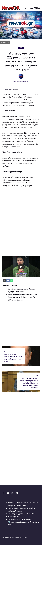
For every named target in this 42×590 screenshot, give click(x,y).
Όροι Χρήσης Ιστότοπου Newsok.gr (21, 508)
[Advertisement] (21, 325)
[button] (25, 8)
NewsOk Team (24, 82)
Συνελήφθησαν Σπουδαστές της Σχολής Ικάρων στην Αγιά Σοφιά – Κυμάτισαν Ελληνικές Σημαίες (23, 297)
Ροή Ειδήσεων (13, 516)
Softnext (24, 537)
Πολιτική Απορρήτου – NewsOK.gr (21, 514)
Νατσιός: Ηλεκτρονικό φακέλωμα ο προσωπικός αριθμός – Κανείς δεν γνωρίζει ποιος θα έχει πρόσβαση (29, 383)
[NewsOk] (11, 8)
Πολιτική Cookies (15, 511)
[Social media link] (3, 493)
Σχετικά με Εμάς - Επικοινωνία (19, 519)
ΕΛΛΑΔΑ (21, 47)
